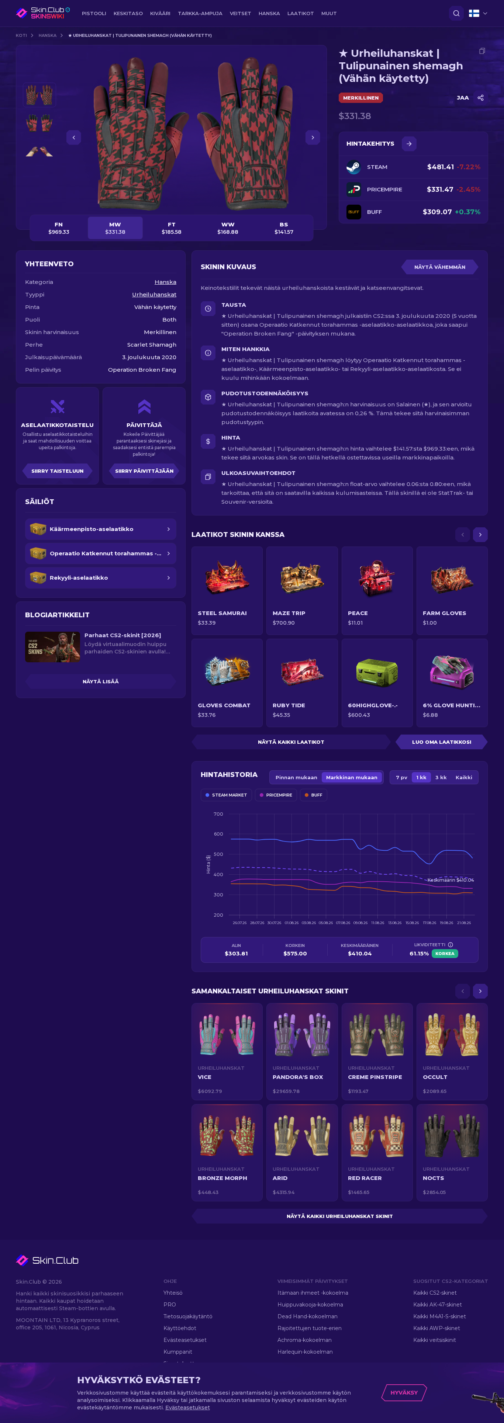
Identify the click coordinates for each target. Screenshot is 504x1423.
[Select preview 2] (39, 123)
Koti (21, 35)
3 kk (441, 777)
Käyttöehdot (179, 1328)
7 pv (401, 777)
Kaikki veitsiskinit (434, 1340)
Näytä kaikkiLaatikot (291, 742)
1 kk (421, 777)
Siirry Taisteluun (57, 471)
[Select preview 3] (39, 151)
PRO (169, 1304)
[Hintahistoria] (409, 143)
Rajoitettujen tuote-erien (309, 1328)
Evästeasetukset (185, 1340)
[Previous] (462, 534)
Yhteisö (173, 1293)
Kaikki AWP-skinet (436, 1328)
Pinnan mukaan (296, 777)
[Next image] (312, 137)
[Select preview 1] (39, 95)
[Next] (480, 534)
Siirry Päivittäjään (144, 471)
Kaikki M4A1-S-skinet (439, 1316)
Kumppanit (177, 1352)
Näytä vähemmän (439, 267)
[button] (227, 1051)
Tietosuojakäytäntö (188, 1316)
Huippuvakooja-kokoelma (310, 1304)
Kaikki (464, 777)
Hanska (47, 35)
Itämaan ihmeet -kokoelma (312, 1293)
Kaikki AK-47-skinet (437, 1304)
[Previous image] (73, 137)
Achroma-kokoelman (304, 1340)
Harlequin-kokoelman (305, 1352)
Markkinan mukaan (351, 777)
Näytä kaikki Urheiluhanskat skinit (340, 1216)
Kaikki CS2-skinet (435, 1293)
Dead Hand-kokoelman (307, 1316)
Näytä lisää (101, 681)
